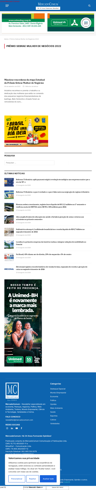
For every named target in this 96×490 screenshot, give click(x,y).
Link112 (3, 487)
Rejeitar (32, 479)
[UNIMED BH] (23, 366)
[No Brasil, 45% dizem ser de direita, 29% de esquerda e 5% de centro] (9, 257)
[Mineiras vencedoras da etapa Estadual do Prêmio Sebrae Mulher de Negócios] (25, 65)
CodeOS (67, 482)
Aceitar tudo (48, 479)
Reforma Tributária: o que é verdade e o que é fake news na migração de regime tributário (52, 192)
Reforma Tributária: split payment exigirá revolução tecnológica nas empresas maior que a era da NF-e (53, 180)
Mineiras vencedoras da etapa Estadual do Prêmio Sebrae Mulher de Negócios (24, 81)
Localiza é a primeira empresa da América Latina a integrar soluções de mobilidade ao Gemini (51, 243)
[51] (26, 146)
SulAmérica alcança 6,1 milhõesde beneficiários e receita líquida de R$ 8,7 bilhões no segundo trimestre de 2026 (50, 230)
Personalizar (16, 479)
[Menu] (7, 5)
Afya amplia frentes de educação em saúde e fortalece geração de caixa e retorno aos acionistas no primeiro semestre (50, 218)
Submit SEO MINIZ (57, 487)
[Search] (89, 5)
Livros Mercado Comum (10, 1)
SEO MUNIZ (11, 487)
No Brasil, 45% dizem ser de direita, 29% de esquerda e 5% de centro (43, 254)
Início (6, 39)
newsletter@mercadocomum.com (19, 420)
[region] (32, 469)
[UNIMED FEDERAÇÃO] (48, 23)
